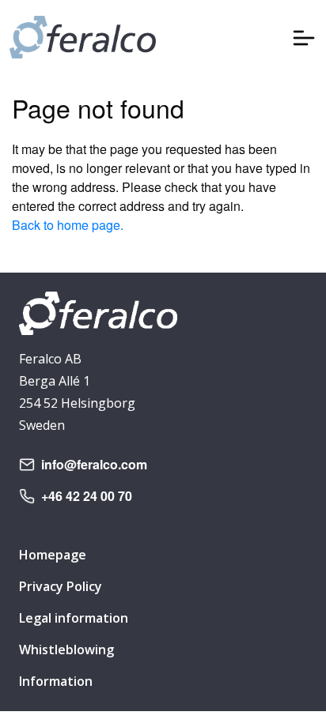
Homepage (52, 554)
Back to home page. (67, 225)
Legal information (73, 618)
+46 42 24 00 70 (86, 496)
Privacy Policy (60, 586)
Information (56, 681)
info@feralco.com (94, 464)
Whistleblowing (66, 649)
